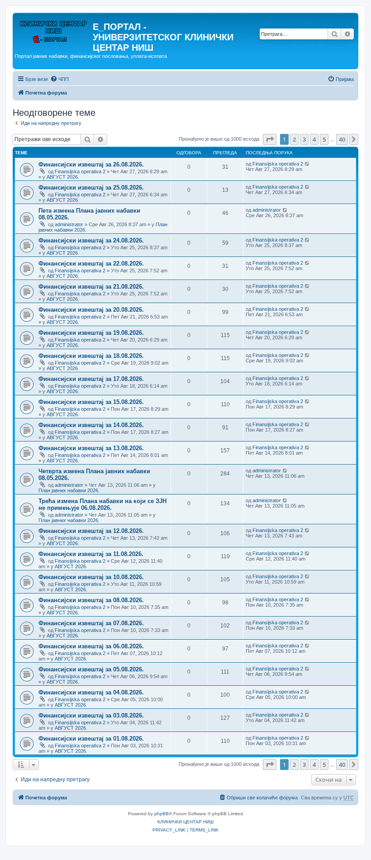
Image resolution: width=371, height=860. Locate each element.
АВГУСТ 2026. (63, 177)
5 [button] (324, 139)
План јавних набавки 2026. (69, 490)
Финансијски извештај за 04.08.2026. (91, 692)
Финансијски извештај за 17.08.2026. (91, 378)
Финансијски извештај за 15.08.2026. (91, 402)
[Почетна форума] (54, 29)
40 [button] (342, 139)
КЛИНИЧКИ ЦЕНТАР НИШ (185, 821)
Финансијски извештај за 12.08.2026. (91, 530)
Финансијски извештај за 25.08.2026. (91, 187)
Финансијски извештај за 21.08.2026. (91, 286)
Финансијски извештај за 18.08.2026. (91, 355)
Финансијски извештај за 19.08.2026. (91, 332)
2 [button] (294, 139)
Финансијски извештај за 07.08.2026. (91, 623)
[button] (269, 139)
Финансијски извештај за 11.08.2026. (90, 554)
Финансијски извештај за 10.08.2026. (91, 577)
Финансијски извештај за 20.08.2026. (91, 309)
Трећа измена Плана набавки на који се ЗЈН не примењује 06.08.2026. (102, 504)
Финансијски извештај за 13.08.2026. (91, 448)
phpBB (161, 813)
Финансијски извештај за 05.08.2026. (91, 669)
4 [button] (314, 139)
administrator (69, 224)
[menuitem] (59, 79)
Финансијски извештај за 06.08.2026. (91, 646)
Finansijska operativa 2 (80, 171)
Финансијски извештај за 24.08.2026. (91, 240)
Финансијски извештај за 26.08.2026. (91, 164)
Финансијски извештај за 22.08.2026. (91, 263)
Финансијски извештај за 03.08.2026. (91, 715)
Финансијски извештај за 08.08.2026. (91, 600)
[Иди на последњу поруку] (307, 163)
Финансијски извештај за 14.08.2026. (91, 425)
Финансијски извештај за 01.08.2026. (91, 738)
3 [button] (304, 139)
